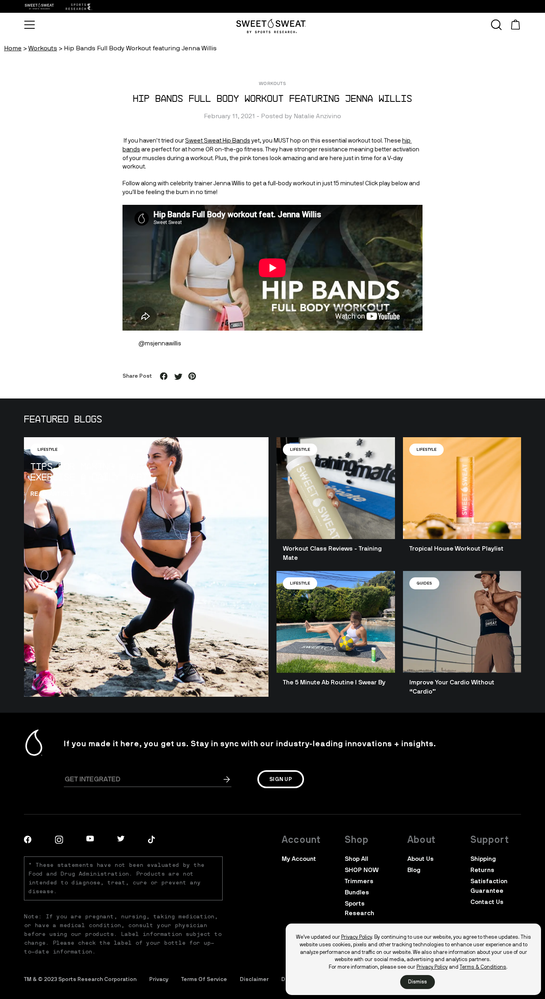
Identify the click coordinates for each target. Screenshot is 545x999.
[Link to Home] (78, 6)
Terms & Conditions (483, 967)
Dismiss (417, 982)
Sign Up (280, 779)
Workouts (42, 48)
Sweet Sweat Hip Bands (217, 140)
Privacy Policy (356, 937)
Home (13, 48)
